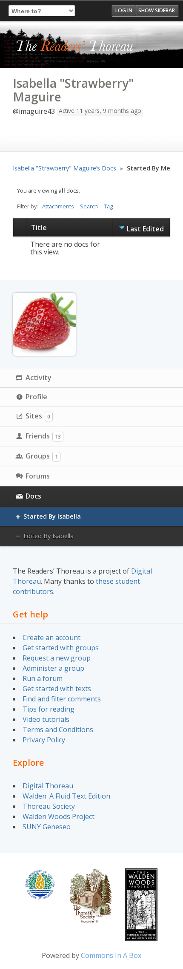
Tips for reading (48, 709)
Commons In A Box (111, 955)
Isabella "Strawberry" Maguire (73, 90)
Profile (36, 396)
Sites (38, 416)
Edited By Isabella (48, 536)
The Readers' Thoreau (75, 46)
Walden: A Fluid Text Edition (66, 796)
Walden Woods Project (58, 816)
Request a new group (57, 658)
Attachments (58, 206)
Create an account (51, 637)
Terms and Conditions (58, 729)
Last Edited (145, 229)
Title (39, 227)
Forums (38, 476)
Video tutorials (46, 719)
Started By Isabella (52, 516)
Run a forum (43, 678)
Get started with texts (57, 688)
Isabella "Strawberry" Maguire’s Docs (64, 168)
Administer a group (53, 668)
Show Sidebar (156, 10)
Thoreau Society (49, 806)
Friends (43, 436)
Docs (33, 496)
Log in (123, 10)
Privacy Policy (44, 739)
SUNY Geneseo (47, 826)
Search (89, 206)
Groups (42, 456)
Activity (38, 377)
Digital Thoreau (48, 785)
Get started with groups (61, 647)
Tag (108, 206)
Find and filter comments (62, 699)
